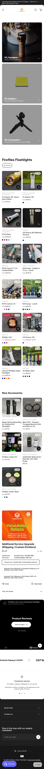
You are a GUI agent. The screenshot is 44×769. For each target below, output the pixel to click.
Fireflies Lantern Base (10, 492)
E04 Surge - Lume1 (30, 304)
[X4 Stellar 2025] (32, 356)
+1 (31, 309)
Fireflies (25, 230)
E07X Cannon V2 (8, 304)
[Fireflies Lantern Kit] (11, 442)
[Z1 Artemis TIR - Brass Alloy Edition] (11, 180)
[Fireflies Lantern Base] (11, 477)
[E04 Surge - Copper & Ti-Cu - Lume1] (32, 253)
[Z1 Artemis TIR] (32, 180)
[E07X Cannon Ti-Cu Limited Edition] (11, 253)
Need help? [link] (38, 584)
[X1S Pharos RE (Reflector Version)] (32, 217)
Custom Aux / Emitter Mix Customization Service (20, 562)
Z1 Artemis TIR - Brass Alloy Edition (10, 198)
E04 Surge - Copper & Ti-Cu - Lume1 (31, 269)
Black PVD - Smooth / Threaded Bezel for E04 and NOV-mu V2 (32, 424)
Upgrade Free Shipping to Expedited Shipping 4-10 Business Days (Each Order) (21, 569)
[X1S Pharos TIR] (32, 322)
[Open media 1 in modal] (28, 514)
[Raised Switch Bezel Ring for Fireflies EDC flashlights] (11, 407)
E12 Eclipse (6, 234)
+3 (11, 378)
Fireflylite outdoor (29, 419)
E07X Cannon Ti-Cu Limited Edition (10, 269)
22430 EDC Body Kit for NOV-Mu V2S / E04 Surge (32, 459)
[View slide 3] (24, 693)
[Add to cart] (39, 448)
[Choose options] (18, 187)
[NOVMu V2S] (11, 322)
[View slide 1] (19, 693)
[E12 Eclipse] (11, 217)
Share (7, 584)
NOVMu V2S (7, 337)
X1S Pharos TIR (28, 337)
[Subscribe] (38, 737)
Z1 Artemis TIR (28, 197)
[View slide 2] (22, 693)
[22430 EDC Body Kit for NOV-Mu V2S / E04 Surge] (32, 442)
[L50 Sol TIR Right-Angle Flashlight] (11, 356)
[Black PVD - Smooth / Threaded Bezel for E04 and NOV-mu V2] (32, 407)
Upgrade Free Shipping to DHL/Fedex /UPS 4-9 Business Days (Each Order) (20, 577)
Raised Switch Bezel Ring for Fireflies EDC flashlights (11, 424)
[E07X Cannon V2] (11, 289)
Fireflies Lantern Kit (9, 457)
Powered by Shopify (34, 760)
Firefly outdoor (28, 265)
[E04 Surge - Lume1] (32, 289)
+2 (11, 239)
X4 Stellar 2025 (28, 371)
